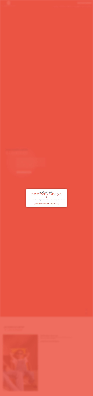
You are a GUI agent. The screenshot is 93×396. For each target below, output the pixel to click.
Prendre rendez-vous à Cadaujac (46, 203)
